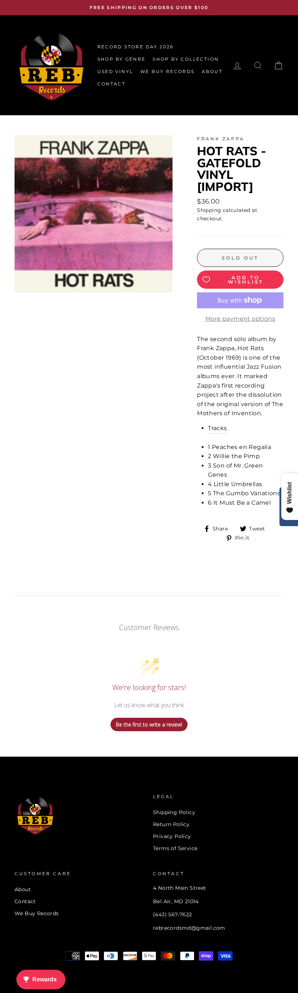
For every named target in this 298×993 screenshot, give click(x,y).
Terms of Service (175, 848)
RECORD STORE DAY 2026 (135, 46)
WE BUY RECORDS (167, 71)
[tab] (245, 428)
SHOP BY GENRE (121, 59)
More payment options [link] (240, 318)
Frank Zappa (221, 138)
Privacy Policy (172, 836)
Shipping (209, 210)
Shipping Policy (174, 812)
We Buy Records (37, 913)
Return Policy (171, 824)
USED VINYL (115, 71)
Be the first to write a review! (149, 724)
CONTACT (111, 84)
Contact (25, 901)
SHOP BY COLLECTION (186, 59)
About (23, 889)
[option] (149, 8)
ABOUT (212, 71)
